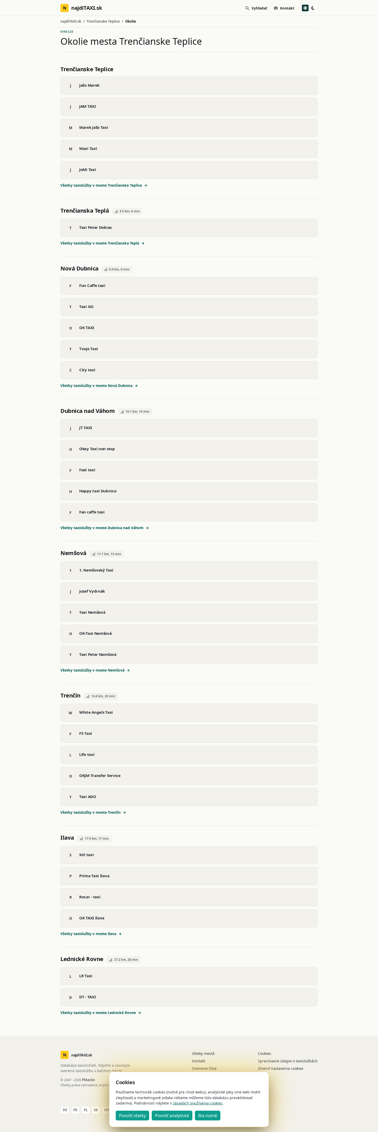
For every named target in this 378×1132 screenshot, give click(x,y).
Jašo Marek (89, 85)
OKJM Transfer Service (100, 775)
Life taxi (86, 754)
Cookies (264, 1053)
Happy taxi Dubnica (97, 490)
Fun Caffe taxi (92, 285)
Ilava (67, 837)
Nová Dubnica (79, 268)
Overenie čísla (204, 1068)
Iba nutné (207, 1115)
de (65, 1110)
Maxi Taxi (88, 148)
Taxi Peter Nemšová (97, 654)
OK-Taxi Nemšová (95, 633)
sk (96, 1110)
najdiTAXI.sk (70, 21)
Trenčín (70, 695)
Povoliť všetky (132, 1115)
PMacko (88, 1079)
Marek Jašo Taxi (93, 127)
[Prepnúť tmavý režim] (309, 8)
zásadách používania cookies (197, 1103)
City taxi (87, 369)
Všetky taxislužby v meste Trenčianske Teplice (103, 185)
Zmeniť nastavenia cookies (280, 1068)
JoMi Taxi (87, 169)
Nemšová (73, 553)
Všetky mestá (203, 1053)
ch (106, 1110)
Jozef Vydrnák (92, 591)
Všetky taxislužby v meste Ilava (91, 933)
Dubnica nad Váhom (87, 410)
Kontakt (287, 8)
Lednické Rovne (81, 959)
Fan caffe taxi (92, 511)
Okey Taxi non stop (97, 448)
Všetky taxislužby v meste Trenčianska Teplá (102, 243)
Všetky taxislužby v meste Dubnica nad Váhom (104, 527)
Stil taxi (86, 854)
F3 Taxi (85, 733)
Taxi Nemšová (92, 612)
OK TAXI (86, 327)
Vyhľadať (259, 8)
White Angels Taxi (96, 712)
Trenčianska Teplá (84, 210)
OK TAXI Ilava (91, 917)
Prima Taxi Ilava (94, 875)
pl (86, 1110)
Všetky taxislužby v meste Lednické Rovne (100, 1012)
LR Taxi (85, 975)
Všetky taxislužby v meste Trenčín (93, 812)
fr (75, 1110)
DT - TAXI (87, 996)
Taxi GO (86, 306)
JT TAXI (85, 427)
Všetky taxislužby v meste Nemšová (95, 670)
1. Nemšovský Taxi (96, 570)
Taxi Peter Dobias (95, 227)
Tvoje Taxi (88, 348)
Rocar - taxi (89, 896)
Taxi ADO (87, 796)
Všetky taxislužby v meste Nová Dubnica (99, 385)
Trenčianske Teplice (103, 21)
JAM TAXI (87, 106)
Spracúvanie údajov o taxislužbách (288, 1060)
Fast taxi (87, 469)
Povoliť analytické (172, 1115)
